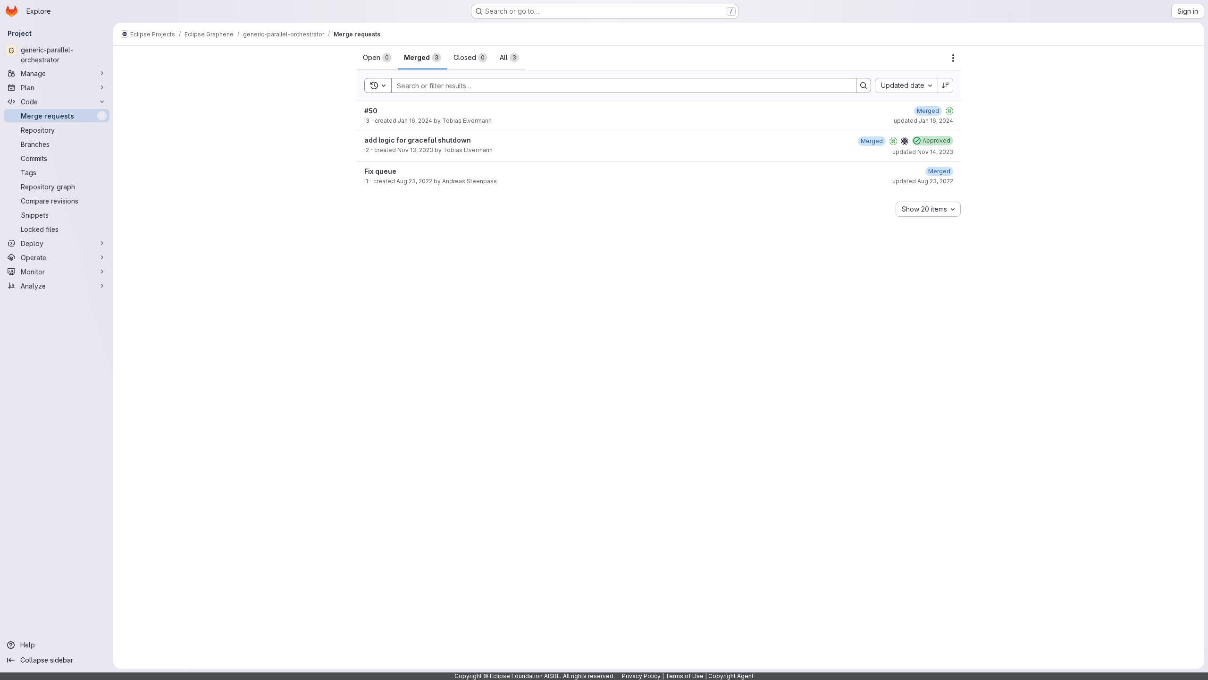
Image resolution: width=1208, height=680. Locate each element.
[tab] (377, 57)
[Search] (863, 85)
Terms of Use (684, 676)
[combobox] (906, 85)
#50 (371, 111)
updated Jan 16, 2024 (923, 120)
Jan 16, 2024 (415, 120)
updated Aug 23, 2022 (922, 181)
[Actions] (953, 58)
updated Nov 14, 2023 (922, 151)
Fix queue (380, 171)
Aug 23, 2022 (414, 181)
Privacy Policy (641, 676)
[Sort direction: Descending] (945, 85)
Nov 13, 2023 (415, 149)
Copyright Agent (731, 676)
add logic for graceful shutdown (417, 140)
